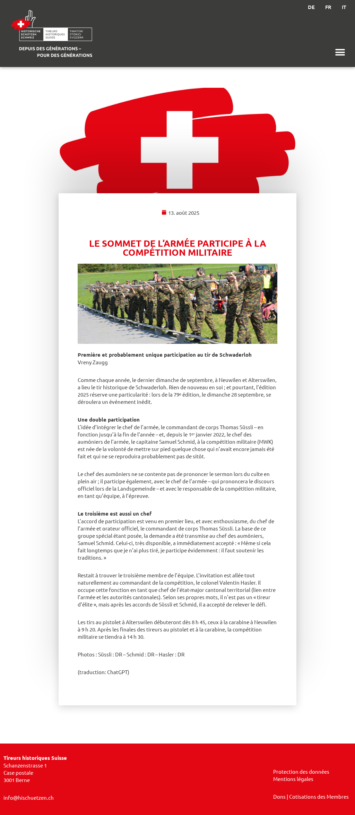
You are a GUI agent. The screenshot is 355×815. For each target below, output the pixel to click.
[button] (340, 52)
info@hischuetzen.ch (28, 797)
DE (311, 6)
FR (328, 6)
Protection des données (301, 771)
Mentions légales (293, 778)
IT (344, 6)
